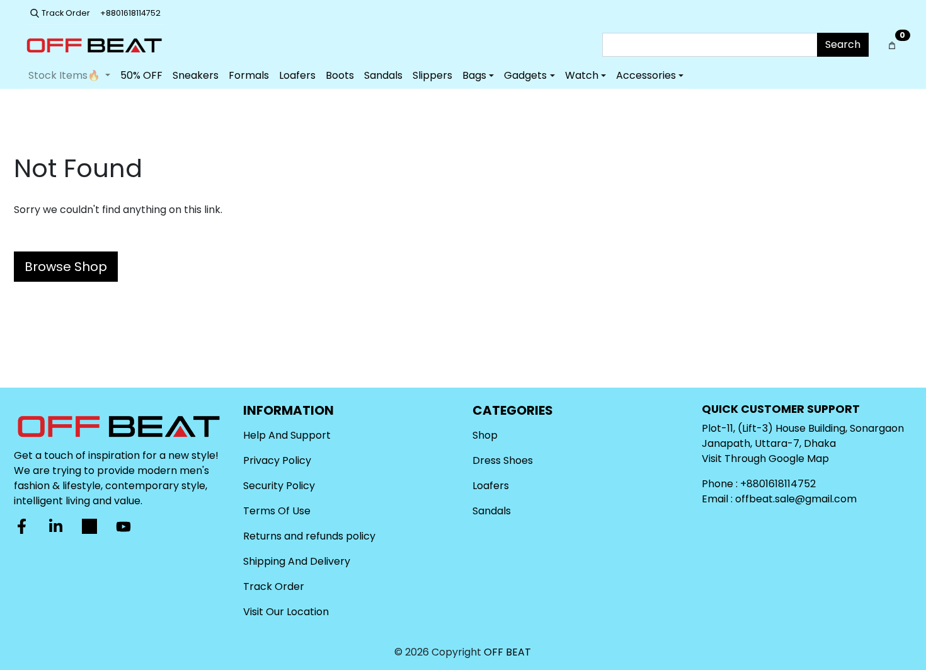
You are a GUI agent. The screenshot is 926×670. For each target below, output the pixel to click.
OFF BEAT (507, 652)
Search (842, 44)
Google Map (799, 458)
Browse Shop (66, 266)
